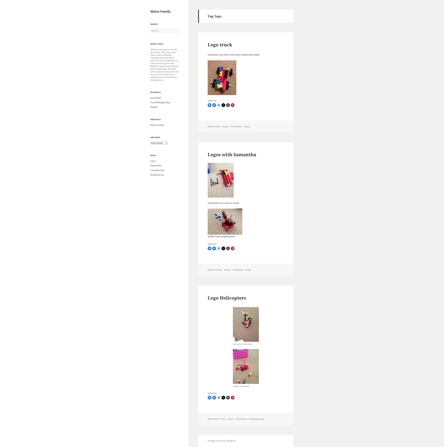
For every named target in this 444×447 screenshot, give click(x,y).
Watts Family (160, 11)
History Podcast (157, 125)
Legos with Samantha (232, 154)
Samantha (237, 126)
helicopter (255, 419)
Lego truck (220, 45)
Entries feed (155, 165)
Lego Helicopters (227, 298)
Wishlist (154, 107)
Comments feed (157, 170)
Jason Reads (155, 98)
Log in (153, 161)
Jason (226, 126)
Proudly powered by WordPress (222, 441)
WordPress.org (157, 175)
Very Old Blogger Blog (160, 102)
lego (248, 126)
